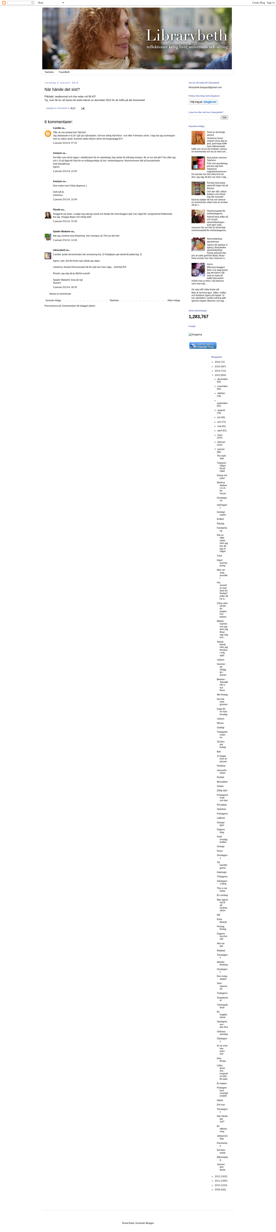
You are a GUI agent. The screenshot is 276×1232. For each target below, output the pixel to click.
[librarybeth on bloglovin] (203, 103)
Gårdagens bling (222, 882)
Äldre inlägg (173, 300)
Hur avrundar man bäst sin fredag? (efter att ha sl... (222, 590)
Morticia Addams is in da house (222, 488)
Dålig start (222, 790)
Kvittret (220, 519)
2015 (218, 366)
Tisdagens (222, 876)
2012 (218, 1176)
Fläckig (220, 523)
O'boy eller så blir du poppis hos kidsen (222, 610)
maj (219, 426)
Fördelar (221, 766)
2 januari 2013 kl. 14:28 (65, 240)
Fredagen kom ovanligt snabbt (222, 1091)
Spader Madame (61, 231)
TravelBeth (64, 72)
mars (219, 435)
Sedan (220, 786)
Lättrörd (221, 818)
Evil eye (221, 1104)
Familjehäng (222, 529)
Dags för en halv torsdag (222, 712)
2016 (218, 362)
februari (221, 442)
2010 (218, 1185)
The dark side (221, 457)
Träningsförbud (222, 1006)
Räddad (221, 950)
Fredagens (222, 813)
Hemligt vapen (221, 513)
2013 (218, 375)
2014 (218, 371)
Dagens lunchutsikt (222, 936)
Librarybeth (59, 250)
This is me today (222, 889)
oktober (221, 393)
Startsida (49, 72)
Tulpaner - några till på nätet (222, 467)
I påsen (220, 659)
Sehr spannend (222, 986)
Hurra (210, 264)
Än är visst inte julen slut (222, 1049)
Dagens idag (221, 830)
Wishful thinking (222, 963)
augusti (221, 410)
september (222, 403)
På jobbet (222, 805)
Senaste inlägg (53, 300)
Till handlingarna (222, 865)
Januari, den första (221, 1167)
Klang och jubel (222, 476)
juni (219, 422)
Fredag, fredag (221, 927)
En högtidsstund (222, 1014)
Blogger (150, 1223)
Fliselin (56, 209)
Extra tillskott (222, 920)
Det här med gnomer (222, 702)
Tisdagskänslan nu (222, 735)
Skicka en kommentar (60, 294)
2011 (218, 1180)
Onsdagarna (222, 499)
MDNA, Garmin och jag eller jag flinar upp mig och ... (222, 629)
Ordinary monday (222, 1033)
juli (219, 417)
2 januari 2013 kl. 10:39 (65, 221)
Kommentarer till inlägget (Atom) (78, 306)
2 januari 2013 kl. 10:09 (65, 199)
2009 (218, 1189)
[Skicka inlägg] (82, 108)
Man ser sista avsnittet (222, 574)
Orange (221, 846)
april (219, 430)
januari (221, 449)
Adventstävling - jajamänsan (215, 240)
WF (218, 915)
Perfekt (220, 777)
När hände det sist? (222, 1119)
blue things (221, 1059)
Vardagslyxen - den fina (222, 1024)
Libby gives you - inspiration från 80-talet (222, 1072)
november (222, 386)
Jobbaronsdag (222, 1137)
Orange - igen (221, 823)
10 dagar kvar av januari (222, 759)
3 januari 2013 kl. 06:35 (65, 287)
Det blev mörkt (221, 1151)
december (222, 379)
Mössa (220, 723)
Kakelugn (222, 872)
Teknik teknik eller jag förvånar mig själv (222, 649)
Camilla (57, 128)
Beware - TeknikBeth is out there (222, 685)
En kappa (222, 1083)
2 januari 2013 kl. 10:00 (65, 171)
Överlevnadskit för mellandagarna (216, 212)
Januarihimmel (221, 771)
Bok (219, 751)
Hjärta (220, 1100)
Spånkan (221, 809)
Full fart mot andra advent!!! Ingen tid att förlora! (217, 186)
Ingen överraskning (222, 563)
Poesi (220, 851)
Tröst (219, 556)
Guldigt (220, 727)
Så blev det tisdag (221, 744)
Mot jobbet (222, 782)
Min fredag (222, 694)
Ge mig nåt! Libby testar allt (205, 289)
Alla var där (221, 944)
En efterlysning (222, 1129)
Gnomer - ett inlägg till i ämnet (221, 669)
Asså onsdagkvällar (222, 839)
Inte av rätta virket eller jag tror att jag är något (222, 543)
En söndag (222, 895)
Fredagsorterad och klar (222, 798)
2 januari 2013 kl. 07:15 (65, 143)
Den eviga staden (222, 977)
